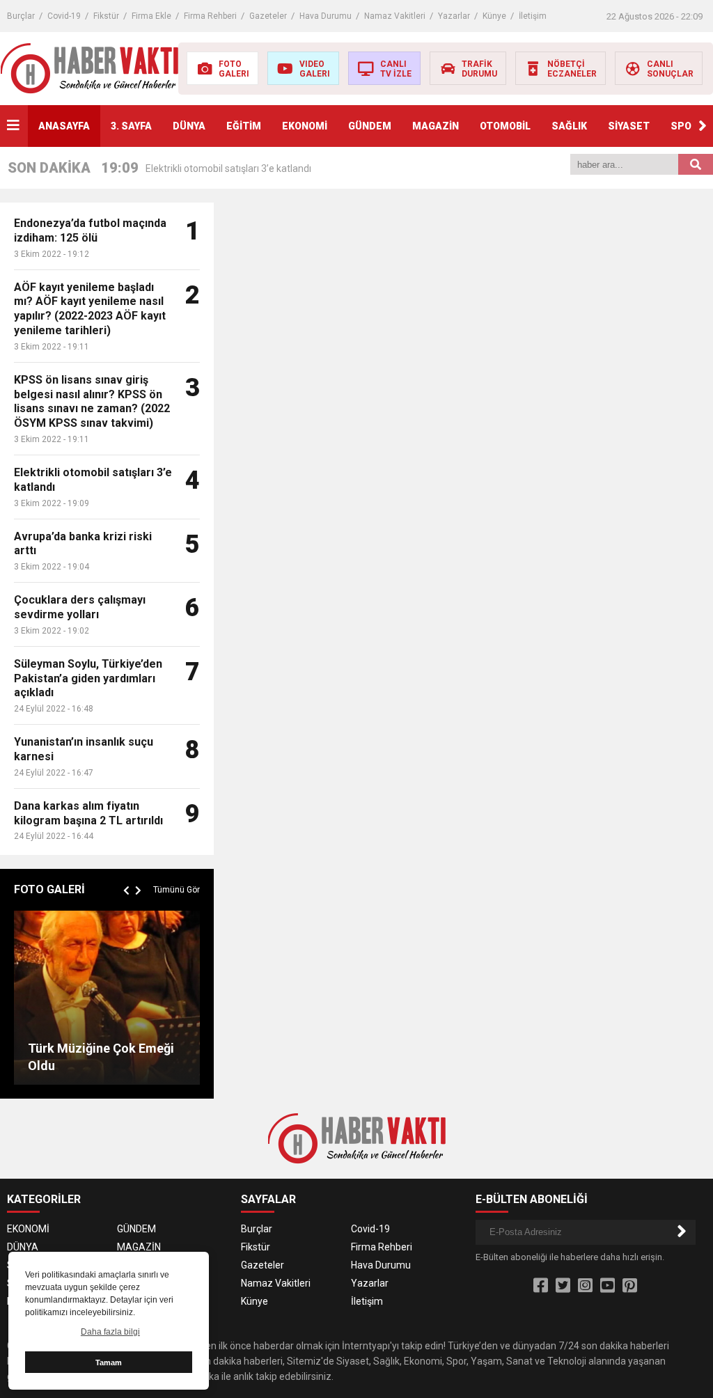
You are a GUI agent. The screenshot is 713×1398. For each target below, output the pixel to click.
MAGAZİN (435, 126)
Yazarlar (454, 16)
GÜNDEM (369, 126)
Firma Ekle (151, 16)
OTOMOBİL (505, 126)
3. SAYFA (131, 126)
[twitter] (563, 1286)
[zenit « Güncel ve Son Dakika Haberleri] (89, 67)
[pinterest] (629, 1286)
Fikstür (106, 16)
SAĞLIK (569, 126)
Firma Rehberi (210, 16)
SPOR (684, 126)
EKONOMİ (304, 126)
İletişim (533, 16)
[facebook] (540, 1286)
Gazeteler (268, 16)
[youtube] (607, 1286)
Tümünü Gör (176, 890)
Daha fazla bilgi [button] (110, 1332)
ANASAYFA (64, 126)
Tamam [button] (108, 1362)
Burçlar (21, 16)
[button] (702, 126)
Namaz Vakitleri (394, 16)
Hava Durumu (325, 16)
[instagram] (585, 1286)
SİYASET (629, 126)
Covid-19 (64, 16)
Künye (494, 16)
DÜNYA (189, 126)
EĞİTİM (243, 126)
